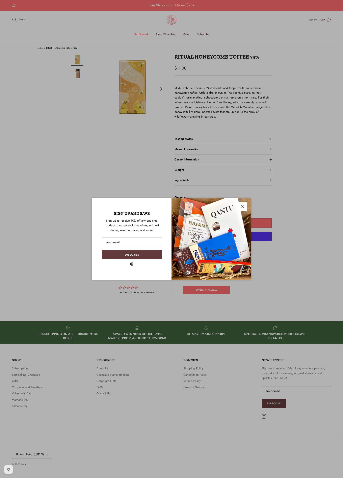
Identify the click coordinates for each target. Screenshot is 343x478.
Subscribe (132, 255)
